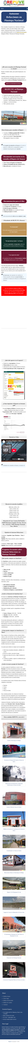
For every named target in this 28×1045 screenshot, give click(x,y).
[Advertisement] (14, 50)
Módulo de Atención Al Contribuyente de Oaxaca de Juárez (14, 830)
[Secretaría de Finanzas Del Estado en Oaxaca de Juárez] (14, 757)
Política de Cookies (7, 1002)
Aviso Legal (6, 998)
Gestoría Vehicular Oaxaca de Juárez (14, 807)
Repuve (9, 1041)
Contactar (5, 1004)
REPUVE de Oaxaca (21, 32)
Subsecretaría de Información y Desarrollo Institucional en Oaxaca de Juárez (14, 784)
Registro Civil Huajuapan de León (14, 892)
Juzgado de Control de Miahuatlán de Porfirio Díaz (14, 912)
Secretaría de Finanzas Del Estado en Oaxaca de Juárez (14, 761)
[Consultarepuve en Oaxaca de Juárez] (14, 847)
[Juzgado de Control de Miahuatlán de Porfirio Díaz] (14, 909)
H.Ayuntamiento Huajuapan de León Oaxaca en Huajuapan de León (14, 935)
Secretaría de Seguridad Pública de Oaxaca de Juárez (14, 979)
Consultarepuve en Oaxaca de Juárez (14, 850)
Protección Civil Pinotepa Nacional (14, 957)
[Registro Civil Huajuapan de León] (14, 889)
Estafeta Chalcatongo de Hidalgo (14, 740)
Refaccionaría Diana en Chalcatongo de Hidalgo (14, 872)
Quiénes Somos (6, 996)
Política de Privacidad (8, 1000)
